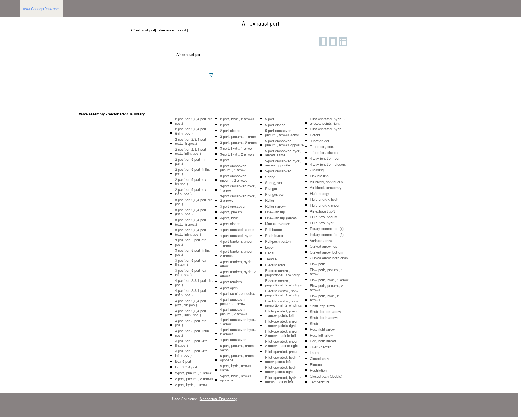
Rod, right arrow (322, 329)
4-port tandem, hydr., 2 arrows (238, 274)
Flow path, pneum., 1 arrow (326, 272)
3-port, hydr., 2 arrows (237, 154)
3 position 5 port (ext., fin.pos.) (192, 262)
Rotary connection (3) (327, 234)
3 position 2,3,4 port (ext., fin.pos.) (190, 222)
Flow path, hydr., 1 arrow (329, 280)
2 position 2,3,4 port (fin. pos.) (194, 121)
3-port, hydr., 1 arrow (236, 148)
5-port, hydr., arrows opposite (235, 378)
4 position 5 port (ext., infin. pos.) (192, 353)
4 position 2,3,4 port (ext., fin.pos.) (190, 303)
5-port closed (275, 125)
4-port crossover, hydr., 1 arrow (238, 321)
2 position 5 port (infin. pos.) (192, 171)
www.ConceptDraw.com (41, 8)
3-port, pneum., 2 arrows (239, 142)
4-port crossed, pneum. (238, 230)
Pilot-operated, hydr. (325, 129)
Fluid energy (319, 193)
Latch (314, 352)
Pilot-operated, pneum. (283, 351)
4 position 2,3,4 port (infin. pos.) (190, 292)
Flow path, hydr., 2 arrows (324, 298)
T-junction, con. (322, 146)
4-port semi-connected (237, 293)
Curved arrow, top (323, 246)
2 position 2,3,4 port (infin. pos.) (190, 131)
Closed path (319, 358)
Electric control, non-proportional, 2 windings (283, 303)
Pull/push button (278, 241)
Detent (315, 135)
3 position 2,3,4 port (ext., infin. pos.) (190, 232)
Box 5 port (183, 361)
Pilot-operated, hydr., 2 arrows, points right (327, 121)
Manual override (277, 224)
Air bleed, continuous (326, 182)
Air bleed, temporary (326, 187)
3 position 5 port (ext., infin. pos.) (192, 272)
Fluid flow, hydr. (322, 223)
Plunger (271, 189)
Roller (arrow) (275, 206)
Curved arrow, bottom (326, 252)
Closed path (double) (326, 376)
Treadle (271, 259)
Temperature (319, 382)
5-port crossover (278, 171)
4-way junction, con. (325, 158)
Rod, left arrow (321, 335)
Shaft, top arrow (322, 306)
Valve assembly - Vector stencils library (112, 113)
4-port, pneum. (231, 212)
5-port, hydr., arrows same (235, 368)
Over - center (320, 347)
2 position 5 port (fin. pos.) (191, 161)
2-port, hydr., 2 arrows (237, 119)
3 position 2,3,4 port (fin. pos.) (194, 202)
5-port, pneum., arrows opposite (237, 357)
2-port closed (230, 130)
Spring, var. (274, 183)
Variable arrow (321, 240)
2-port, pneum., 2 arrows (194, 379)
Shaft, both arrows (324, 317)
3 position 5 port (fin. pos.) (191, 242)
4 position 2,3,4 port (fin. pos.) (194, 282)
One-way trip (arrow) (281, 218)
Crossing (317, 170)
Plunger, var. (275, 194)
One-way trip (275, 212)
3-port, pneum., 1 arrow (238, 136)
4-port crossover (233, 339)
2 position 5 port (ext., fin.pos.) (192, 181)
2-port (224, 125)
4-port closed (230, 224)
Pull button (273, 230)
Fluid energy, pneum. (326, 205)
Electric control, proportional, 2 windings (283, 283)
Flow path (317, 264)
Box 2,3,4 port (186, 367)
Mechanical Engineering (218, 398)
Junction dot (319, 141)
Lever (269, 247)
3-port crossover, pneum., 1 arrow (233, 168)
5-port (269, 119)
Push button (274, 235)
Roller (269, 200)
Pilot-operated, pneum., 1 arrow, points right (283, 323)
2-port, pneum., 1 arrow (193, 373)
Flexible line (319, 176)
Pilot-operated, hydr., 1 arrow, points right (283, 369)
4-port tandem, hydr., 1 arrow (238, 264)
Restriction (318, 370)
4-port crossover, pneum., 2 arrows (233, 311)
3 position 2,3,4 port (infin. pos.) (190, 212)
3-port (224, 160)
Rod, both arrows (323, 341)
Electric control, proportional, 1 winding (282, 272)
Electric (316, 364)
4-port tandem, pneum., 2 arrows (238, 253)
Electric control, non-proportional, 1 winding (282, 293)
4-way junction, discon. (328, 164)
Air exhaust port (322, 211)
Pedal (269, 253)
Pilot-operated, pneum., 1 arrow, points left (283, 313)
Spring (270, 177)
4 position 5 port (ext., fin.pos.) (192, 343)
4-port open (229, 288)
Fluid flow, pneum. (324, 217)
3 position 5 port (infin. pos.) (192, 252)
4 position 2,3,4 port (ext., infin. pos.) (190, 313)
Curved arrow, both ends (329, 258)
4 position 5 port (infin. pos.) (192, 333)
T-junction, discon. (324, 152)
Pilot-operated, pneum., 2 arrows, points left (283, 333)
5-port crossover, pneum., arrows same (282, 132)
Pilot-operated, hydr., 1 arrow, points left (283, 359)
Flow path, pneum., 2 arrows (326, 287)
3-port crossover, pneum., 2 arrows (233, 178)
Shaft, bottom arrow (325, 311)
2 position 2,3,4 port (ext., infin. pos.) (190, 151)
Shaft (314, 323)
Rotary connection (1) (327, 228)
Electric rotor (275, 265)
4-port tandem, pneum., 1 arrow (238, 243)
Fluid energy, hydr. (324, 199)
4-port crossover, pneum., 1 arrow (233, 301)
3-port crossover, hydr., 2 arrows (238, 198)
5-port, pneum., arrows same (237, 347)
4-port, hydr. (229, 218)
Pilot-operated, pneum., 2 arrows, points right (283, 343)
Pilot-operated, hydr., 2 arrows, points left (283, 379)
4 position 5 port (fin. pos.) (191, 323)
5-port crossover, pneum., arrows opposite (284, 143)
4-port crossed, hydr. (236, 235)
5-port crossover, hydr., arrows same (283, 153)
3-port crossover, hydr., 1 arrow (238, 188)
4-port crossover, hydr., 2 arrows (238, 331)
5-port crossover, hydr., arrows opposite (283, 163)
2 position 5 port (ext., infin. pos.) (192, 191)
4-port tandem (231, 282)
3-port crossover (233, 206)
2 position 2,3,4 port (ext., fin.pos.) (190, 141)
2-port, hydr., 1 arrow (191, 385)
